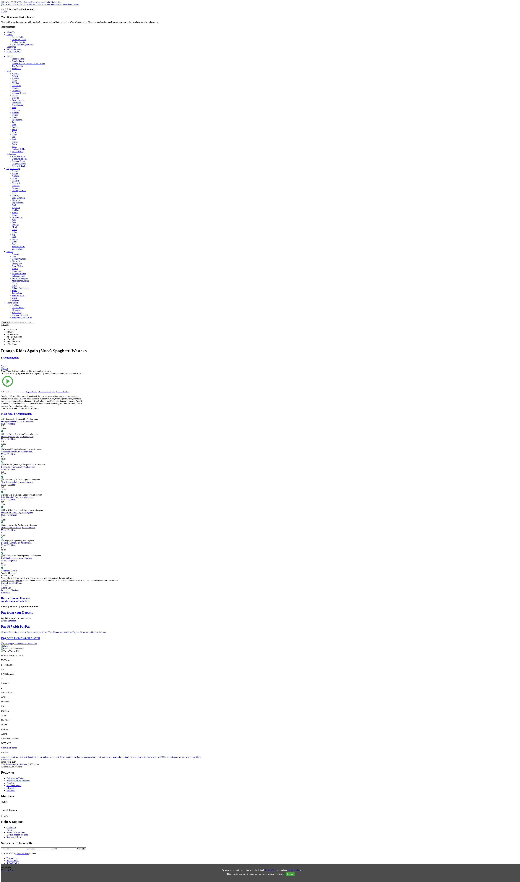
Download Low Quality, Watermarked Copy (54, 392)
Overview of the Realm (11, 527)
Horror (15, 115)
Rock (14, 146)
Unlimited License (9, 748)
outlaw (119, 757)
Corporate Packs (19, 164)
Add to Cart (6, 588)
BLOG (17, 52)
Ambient (15, 78)
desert (95, 757)
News (14, 132)
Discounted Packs (19, 159)
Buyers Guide (18, 37)
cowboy (106, 757)
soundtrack (69, 757)
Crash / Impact (18, 307)
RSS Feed (10, 790)
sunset (90, 757)
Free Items (16, 68)
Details (14, 571)
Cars (14, 256)
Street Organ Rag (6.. (10, 436)
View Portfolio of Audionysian (14, 764)
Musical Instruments (20, 281)
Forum (9, 830)
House (14, 117)
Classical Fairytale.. (9, 452)
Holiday (15, 112)
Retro (14, 144)
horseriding (196, 757)
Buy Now (5, 593)
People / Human (19, 273)
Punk (14, 139)
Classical (16, 88)
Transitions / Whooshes (22, 317)
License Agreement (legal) (17, 835)
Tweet (3, 366)
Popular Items (18, 61)
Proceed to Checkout (10, 590)
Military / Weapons (20, 278)
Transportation (18, 295)
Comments (5, 571)
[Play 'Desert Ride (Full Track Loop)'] (42, 522)
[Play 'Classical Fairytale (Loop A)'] (42, 461)
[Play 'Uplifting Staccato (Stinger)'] (42, 568)
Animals (15, 254)
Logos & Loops (13, 168)
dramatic (20, 757)
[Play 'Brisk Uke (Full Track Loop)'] (42, 507)
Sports (14, 290)
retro (101, 757)
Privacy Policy (12, 860)
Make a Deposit (9, 621)
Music (9, 71)
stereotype (186, 757)
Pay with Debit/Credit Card (20, 638)
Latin (14, 124)
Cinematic (16, 85)
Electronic (16, 103)
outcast (170, 757)
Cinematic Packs (19, 166)
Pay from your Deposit (17, 612)
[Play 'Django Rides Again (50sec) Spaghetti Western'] (42, 381)
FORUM (10, 52)
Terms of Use (12, 858)
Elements (16, 310)
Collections (11, 154)
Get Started (11, 47)
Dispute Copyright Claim (22, 44)
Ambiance (16, 305)
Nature (15, 283)
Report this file (31, 392)
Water (14, 298)
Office (14, 286)
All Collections (18, 156)
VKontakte (11, 788)
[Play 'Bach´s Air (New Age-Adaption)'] (42, 476)
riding (125, 757)
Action (15, 76)
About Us (10, 32)
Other (14, 134)
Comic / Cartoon (19, 259)
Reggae (15, 142)
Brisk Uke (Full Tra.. (10, 497)
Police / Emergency (20, 288)
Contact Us (11, 827)
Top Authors (17, 66)
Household (16, 271)
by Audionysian (26, 421)
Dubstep (15, 98)
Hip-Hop (16, 110)
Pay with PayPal (15, 626)
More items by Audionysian (16, 413)
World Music (17, 151)
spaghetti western (144, 757)
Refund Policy (12, 863)
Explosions (16, 312)
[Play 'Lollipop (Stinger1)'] (42, 552)
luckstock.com (23, 853)
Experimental (17, 105)
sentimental (41, 757)
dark (3, 757)
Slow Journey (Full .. (10, 482)
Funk (14, 107)
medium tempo (80, 757)
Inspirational (17, 120)
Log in (4, 27)
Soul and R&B (18, 149)
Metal (14, 129)
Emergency (17, 264)
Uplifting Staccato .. (9, 558)
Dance (14, 95)
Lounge (15, 127)
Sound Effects (12, 303)
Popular (9, 56)
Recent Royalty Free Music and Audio (28, 63)
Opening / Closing (20, 315)
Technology (17, 293)
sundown (177, 757)
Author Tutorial (18, 42)
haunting (32, 757)
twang (113, 757)
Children (15, 83)
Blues (14, 81)
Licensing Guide (19, 39)
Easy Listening (18, 100)
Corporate (16, 90)
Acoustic (16, 73)
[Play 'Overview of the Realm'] (42, 537)
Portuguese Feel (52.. (10, 421)
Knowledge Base (13, 837)
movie (57, 757)
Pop (13, 137)
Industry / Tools (18, 276)
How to (9, 34)
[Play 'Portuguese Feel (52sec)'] (42, 431)
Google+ (10, 783)
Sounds (9, 251)
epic (26, 757)
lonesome (132, 757)
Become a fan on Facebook (18, 781)
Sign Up (11, 27)
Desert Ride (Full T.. (10, 512)
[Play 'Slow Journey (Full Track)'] (42, 492)
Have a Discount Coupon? (15, 599)
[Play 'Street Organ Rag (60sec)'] (42, 446)
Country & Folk (19, 93)
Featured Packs (18, 161)
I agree (290, 874)
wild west (156, 757)
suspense (50, 757)
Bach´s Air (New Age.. (11, 467)
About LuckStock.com (16, 832)
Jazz (14, 122)
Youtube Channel (13, 785)
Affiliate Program (13, 49)
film (62, 757)
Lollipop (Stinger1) (9, 543)
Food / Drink (17, 266)
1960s (163, 757)
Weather (15, 300)
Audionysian (11, 357)
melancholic (10, 757)
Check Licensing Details (11, 580)
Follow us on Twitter (15, 778)
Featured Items (18, 59)
